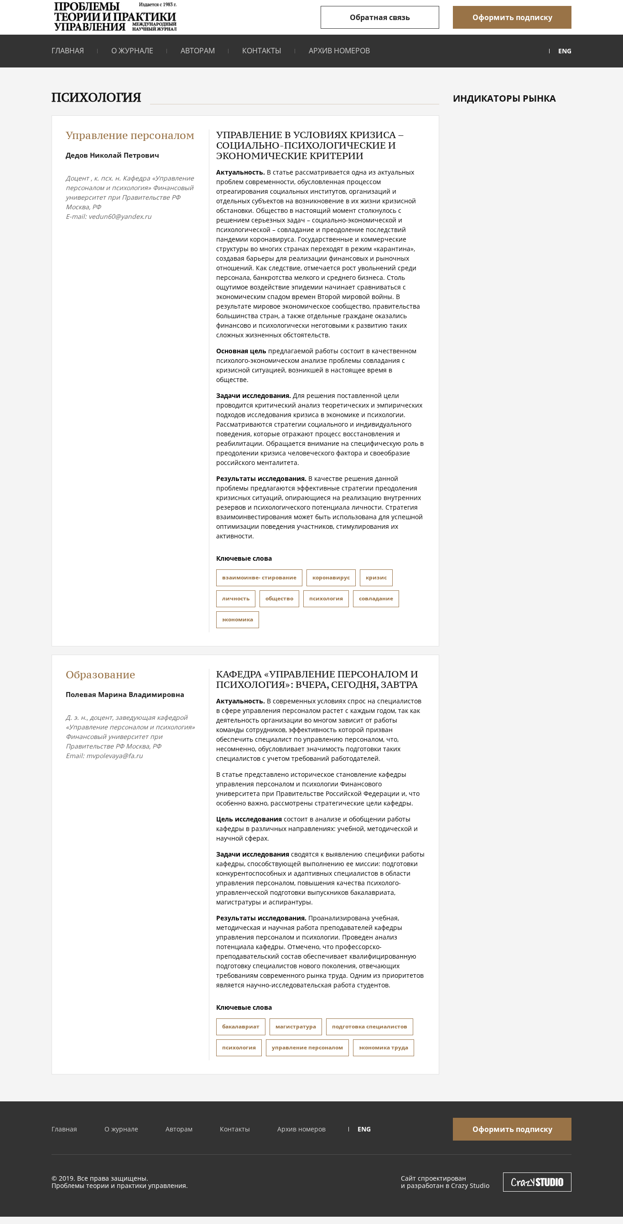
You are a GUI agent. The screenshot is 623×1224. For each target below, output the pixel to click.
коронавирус (331, 577)
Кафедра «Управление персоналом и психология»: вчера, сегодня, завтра (317, 679)
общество (279, 598)
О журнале (132, 51)
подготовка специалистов (369, 1026)
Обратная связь (380, 17)
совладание (376, 598)
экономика (237, 619)
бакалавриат (241, 1026)
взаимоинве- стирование (259, 577)
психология (326, 598)
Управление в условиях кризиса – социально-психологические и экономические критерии (310, 145)
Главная (68, 51)
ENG (564, 51)
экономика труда (383, 1047)
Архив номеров (339, 51)
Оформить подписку (512, 17)
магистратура (295, 1026)
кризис (376, 577)
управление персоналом (307, 1047)
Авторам (198, 51)
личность (235, 598)
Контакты (261, 51)
